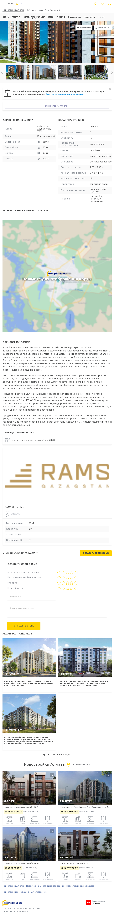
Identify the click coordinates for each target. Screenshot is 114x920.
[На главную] (20, 4)
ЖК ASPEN (10, 801)
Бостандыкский (46, 136)
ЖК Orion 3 (11, 857)
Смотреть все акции (58, 755)
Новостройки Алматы (13, 10)
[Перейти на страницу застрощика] (57, 476)
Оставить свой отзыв (96, 553)
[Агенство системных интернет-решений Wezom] (95, 902)
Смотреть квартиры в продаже (64, 94)
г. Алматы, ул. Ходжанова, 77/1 (44, 128)
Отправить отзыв (23, 626)
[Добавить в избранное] (52, 775)
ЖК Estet (66, 801)
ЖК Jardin (66, 857)
